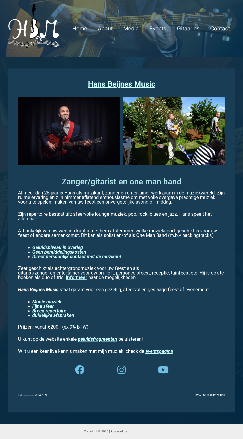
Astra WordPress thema (143, 431)
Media (131, 28)
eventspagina (159, 351)
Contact (220, 28)
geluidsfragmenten (97, 339)
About (105, 28)
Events (157, 28)
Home (79, 28)
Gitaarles (188, 28)
